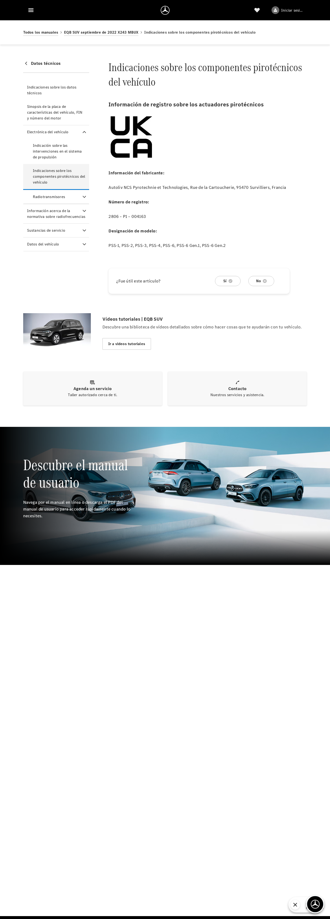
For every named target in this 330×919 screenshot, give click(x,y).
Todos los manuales (40, 32)
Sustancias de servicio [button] (46, 230)
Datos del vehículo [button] (43, 244)
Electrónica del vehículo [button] (48, 131)
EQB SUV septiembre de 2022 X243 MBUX (101, 32)
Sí (224, 280)
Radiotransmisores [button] (49, 196)
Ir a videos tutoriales (126, 343)
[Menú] (31, 10)
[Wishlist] (257, 10)
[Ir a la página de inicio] (165, 10)
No (258, 280)
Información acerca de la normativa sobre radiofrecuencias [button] (56, 213)
